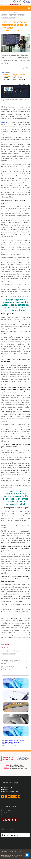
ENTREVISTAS (16, 703)
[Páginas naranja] (15, 5)
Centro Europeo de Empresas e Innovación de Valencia (14, 75)
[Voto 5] (9, 644)
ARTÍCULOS (16, 679)
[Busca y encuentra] (20, 1)
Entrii (3, 122)
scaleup (4, 15)
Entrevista (12, 13)
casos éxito (12, 15)
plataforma (21, 15)
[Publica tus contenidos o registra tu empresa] (17, 1)
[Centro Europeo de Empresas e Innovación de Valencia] (6, 73)
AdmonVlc (16, 660)
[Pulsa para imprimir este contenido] (27, 68)
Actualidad (4, 13)
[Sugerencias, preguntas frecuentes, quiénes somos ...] (14, 1)
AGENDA (16, 715)
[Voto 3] (5, 644)
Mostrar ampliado (22, 84)
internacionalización (8, 17)
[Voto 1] (2, 644)
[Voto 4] (7, 644)
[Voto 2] (4, 644)
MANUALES (16, 691)
